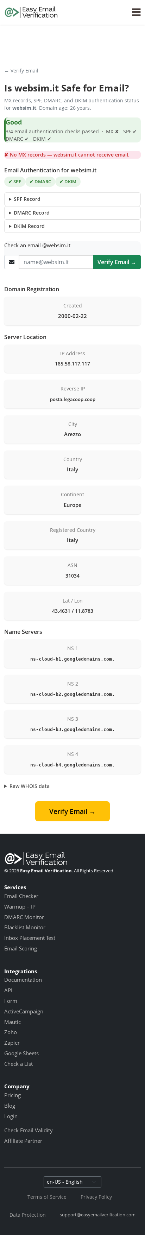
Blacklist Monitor (24, 927)
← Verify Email (21, 70)
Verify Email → (116, 262)
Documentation (23, 979)
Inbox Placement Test (29, 937)
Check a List (18, 1063)
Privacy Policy (96, 1196)
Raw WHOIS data (30, 786)
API (8, 990)
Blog (9, 1105)
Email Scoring (20, 948)
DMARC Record (32, 212)
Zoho (10, 1032)
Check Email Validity (28, 1130)
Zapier (12, 1042)
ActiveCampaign (23, 1011)
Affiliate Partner (23, 1140)
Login (11, 1116)
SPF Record (27, 199)
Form (10, 1000)
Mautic (12, 1021)
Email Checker (21, 895)
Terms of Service (47, 1196)
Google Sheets (21, 1053)
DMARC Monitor (24, 917)
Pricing (12, 1095)
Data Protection (28, 1214)
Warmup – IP (20, 906)
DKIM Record (29, 226)
